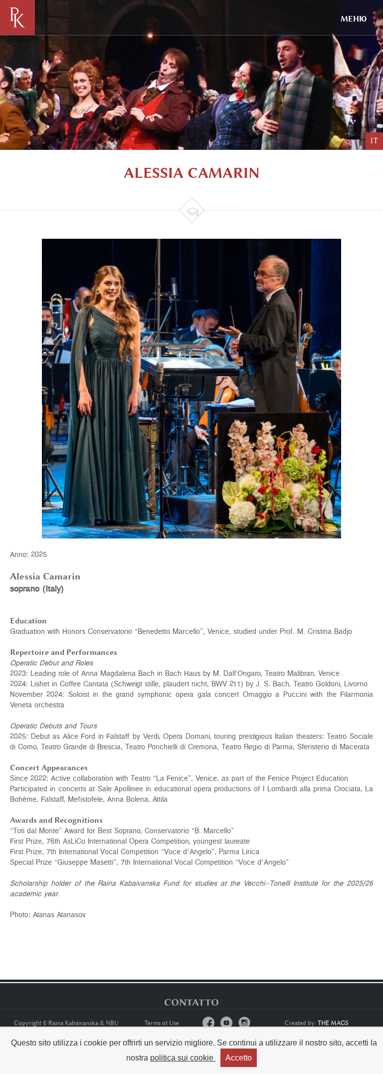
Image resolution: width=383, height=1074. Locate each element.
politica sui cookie (182, 1058)
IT (374, 141)
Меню (354, 18)
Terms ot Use (162, 1023)
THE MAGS (333, 1023)
